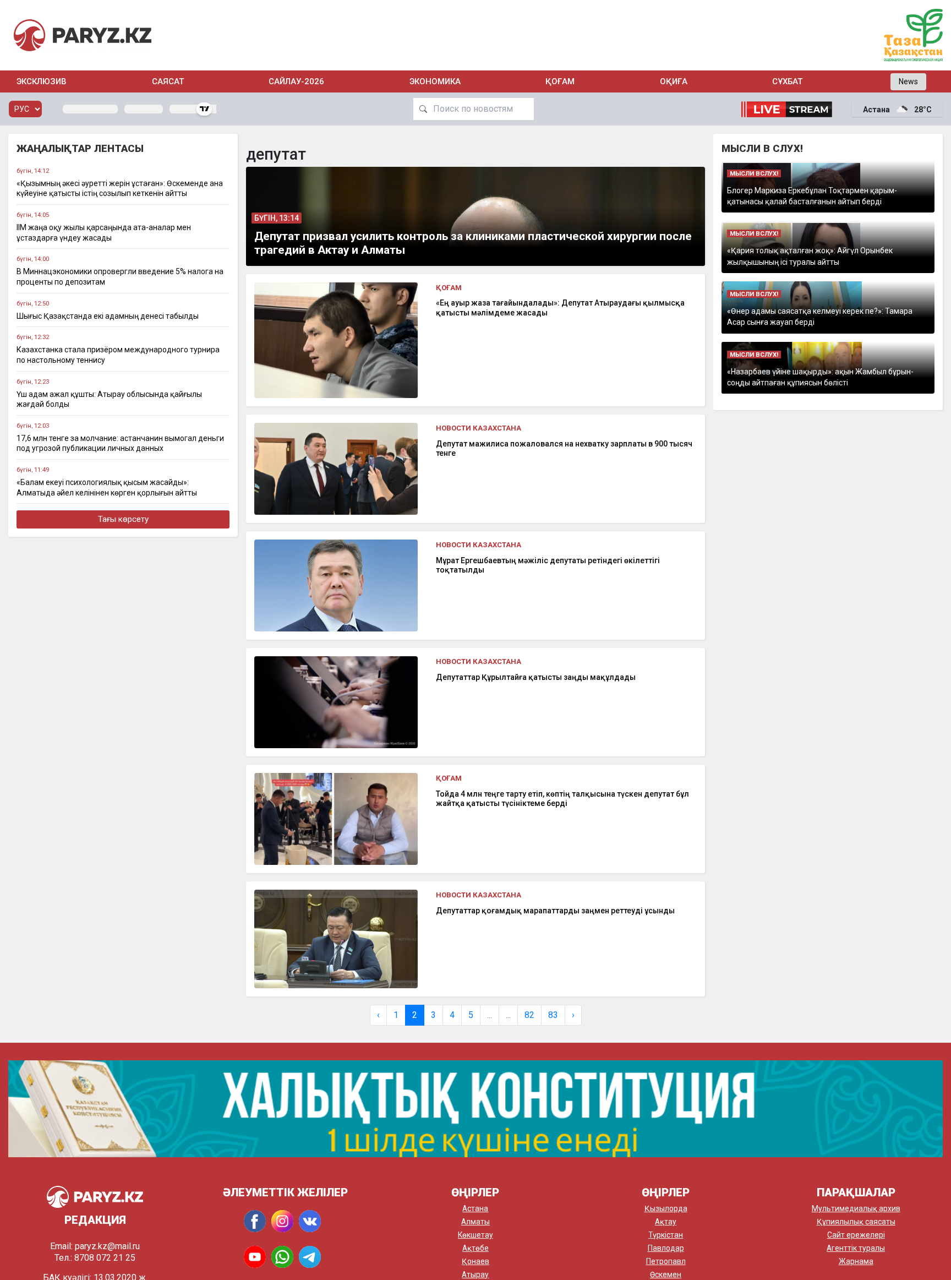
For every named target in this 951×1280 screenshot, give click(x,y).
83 (553, 1015)
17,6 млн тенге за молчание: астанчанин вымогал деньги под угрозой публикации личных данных (120, 443)
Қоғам (560, 81)
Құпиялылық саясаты (856, 1221)
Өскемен (665, 1274)
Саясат (168, 81)
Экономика (435, 81)
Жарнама (856, 1261)
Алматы (475, 1221)
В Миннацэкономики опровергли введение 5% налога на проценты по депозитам (120, 276)
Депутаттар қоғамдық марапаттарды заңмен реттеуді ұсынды (555, 910)
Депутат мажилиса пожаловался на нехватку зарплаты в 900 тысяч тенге (564, 448)
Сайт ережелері (856, 1234)
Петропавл (666, 1261)
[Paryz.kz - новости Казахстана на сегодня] (82, 35)
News (908, 81)
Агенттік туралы (856, 1248)
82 (529, 1015)
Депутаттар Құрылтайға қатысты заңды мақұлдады (536, 677)
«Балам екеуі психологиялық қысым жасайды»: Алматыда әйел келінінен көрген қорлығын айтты (107, 487)
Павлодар (666, 1248)
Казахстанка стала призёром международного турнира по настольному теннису (118, 354)
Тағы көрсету (123, 519)
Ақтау (665, 1221)
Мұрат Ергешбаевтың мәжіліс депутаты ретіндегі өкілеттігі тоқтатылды (548, 565)
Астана (475, 1208)
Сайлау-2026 (296, 81)
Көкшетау (475, 1234)
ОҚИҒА (673, 81)
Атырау (475, 1274)
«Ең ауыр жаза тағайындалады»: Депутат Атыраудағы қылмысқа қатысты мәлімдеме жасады (560, 307)
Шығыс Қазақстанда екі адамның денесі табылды (108, 316)
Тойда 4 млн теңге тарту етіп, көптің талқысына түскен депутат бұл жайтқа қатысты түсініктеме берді (562, 798)
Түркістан (665, 1234)
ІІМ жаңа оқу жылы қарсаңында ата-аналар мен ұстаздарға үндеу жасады (104, 232)
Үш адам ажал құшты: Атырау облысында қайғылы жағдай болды (109, 399)
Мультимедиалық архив (856, 1208)
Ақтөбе (475, 1248)
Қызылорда (665, 1208)
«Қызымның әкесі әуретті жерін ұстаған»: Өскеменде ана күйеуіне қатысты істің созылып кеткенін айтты (120, 188)
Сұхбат (787, 81)
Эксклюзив (42, 81)
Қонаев (475, 1261)
